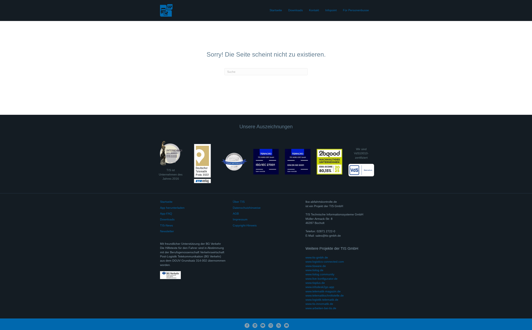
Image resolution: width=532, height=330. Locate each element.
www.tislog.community (319, 274)
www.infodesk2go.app (319, 287)
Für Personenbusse (356, 10)
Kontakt (314, 10)
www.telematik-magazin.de (323, 291)
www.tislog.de (314, 270)
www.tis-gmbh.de (316, 257)
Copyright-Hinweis (245, 225)
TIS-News (166, 225)
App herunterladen (172, 207)
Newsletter (167, 231)
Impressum (240, 219)
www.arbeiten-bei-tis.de (320, 308)
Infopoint (331, 10)
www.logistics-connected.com (324, 261)
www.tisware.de (315, 266)
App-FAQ (166, 213)
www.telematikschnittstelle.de (324, 295)
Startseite (276, 10)
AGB (236, 213)
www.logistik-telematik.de (321, 299)
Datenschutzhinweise (247, 207)
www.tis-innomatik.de (319, 303)
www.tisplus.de (315, 282)
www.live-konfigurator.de (321, 278)
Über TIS (239, 201)
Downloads (295, 10)
